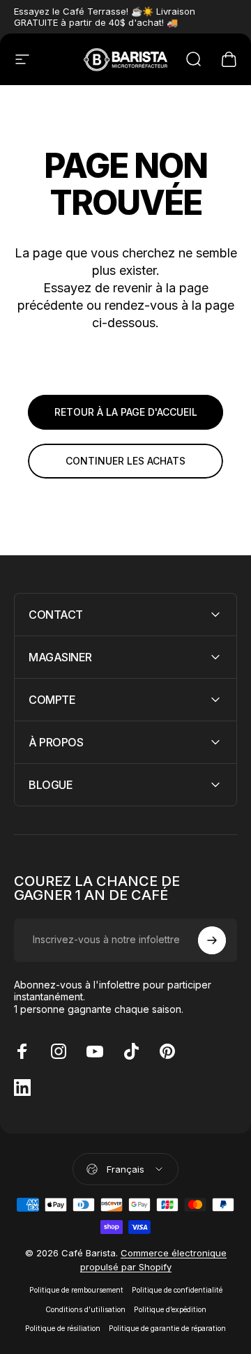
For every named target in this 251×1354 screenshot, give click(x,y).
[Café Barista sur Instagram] (58, 1051)
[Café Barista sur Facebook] (22, 1051)
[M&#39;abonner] (212, 940)
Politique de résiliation (62, 1328)
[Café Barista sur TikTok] (131, 1051)
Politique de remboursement (76, 1290)
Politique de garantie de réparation (167, 1328)
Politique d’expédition (170, 1309)
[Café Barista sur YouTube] (94, 1051)
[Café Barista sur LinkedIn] (22, 1087)
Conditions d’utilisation (85, 1309)
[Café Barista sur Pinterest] (167, 1051)
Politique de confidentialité (177, 1290)
